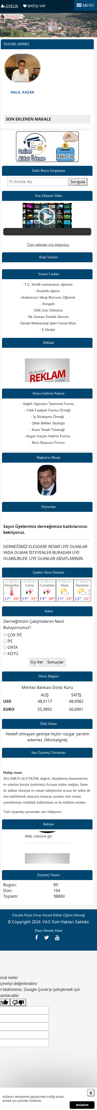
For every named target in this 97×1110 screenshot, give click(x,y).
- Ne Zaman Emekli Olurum (47, 317)
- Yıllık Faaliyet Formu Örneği (47, 410)
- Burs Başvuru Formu (47, 442)
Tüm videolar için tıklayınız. (48, 245)
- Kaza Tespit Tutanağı (47, 430)
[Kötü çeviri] (18, 1002)
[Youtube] (58, 937)
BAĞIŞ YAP (36, 6)
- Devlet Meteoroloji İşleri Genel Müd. (47, 323)
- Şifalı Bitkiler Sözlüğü (47, 423)
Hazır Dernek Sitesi (48, 930)
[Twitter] (48, 937)
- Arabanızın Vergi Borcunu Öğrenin (47, 297)
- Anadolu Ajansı (47, 291)
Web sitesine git (38, 833)
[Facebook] (38, 937)
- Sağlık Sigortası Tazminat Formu (47, 404)
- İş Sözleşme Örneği (47, 417)
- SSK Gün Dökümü (47, 310)
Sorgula (78, 181)
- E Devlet (47, 330)
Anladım (82, 1105)
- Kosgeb (47, 304)
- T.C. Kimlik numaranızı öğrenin (47, 284)
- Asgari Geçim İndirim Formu (47, 436)
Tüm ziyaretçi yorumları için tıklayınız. (32, 812)
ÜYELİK (11, 6)
